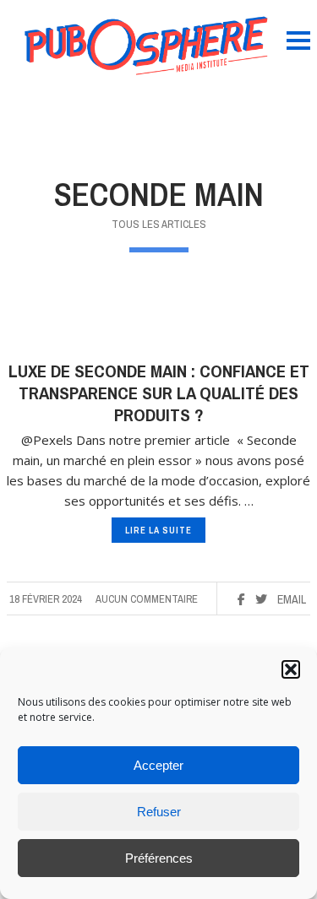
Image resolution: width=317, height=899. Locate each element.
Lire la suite (158, 530)
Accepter (158, 765)
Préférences (159, 858)
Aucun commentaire (147, 599)
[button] (290, 669)
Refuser (159, 811)
